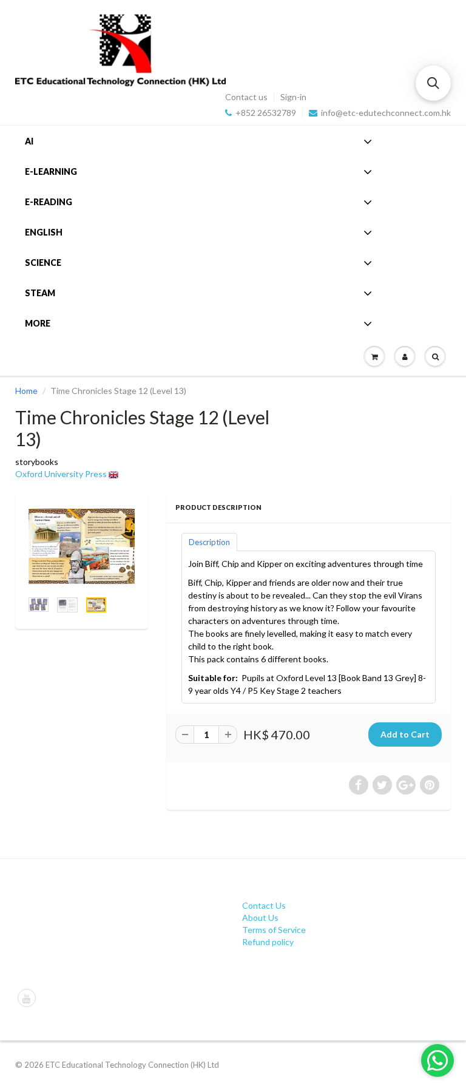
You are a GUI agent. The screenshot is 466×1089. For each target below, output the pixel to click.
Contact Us (264, 905)
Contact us (246, 97)
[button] (433, 83)
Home (26, 390)
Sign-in (293, 97)
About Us (260, 917)
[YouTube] (27, 998)
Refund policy (268, 942)
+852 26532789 (265, 113)
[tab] (209, 541)
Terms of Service (274, 929)
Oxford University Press (61, 474)
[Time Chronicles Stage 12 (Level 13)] (81, 546)
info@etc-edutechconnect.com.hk (386, 113)
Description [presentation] (209, 542)
